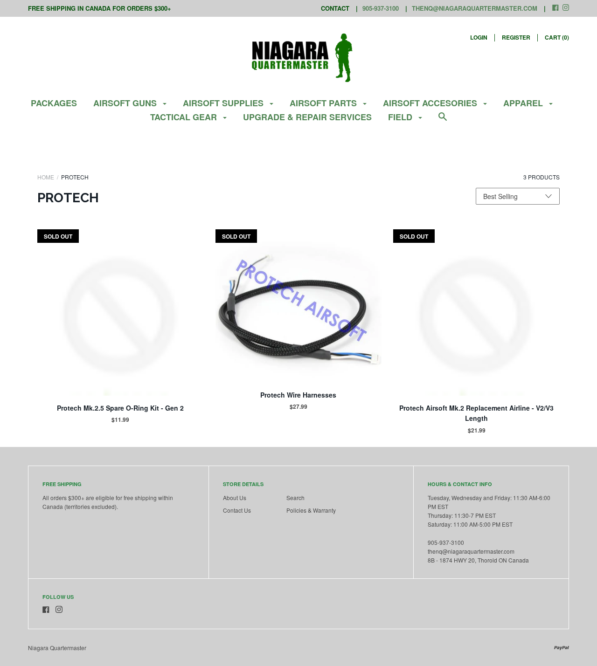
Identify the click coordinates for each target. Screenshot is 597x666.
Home (45, 177)
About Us (234, 497)
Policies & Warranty (311, 510)
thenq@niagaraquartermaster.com (474, 8)
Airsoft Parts (324, 103)
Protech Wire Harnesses (298, 394)
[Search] (442, 120)
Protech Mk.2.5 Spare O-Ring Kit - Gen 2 (120, 407)
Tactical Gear (184, 117)
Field (401, 117)
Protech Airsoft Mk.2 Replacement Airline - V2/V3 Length (476, 413)
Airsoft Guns (126, 103)
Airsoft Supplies (224, 103)
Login (478, 37)
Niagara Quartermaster (57, 648)
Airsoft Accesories (431, 103)
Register (516, 37)
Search (295, 497)
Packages (54, 103)
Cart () (557, 37)
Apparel (524, 103)
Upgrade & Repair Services (307, 117)
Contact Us (237, 510)
